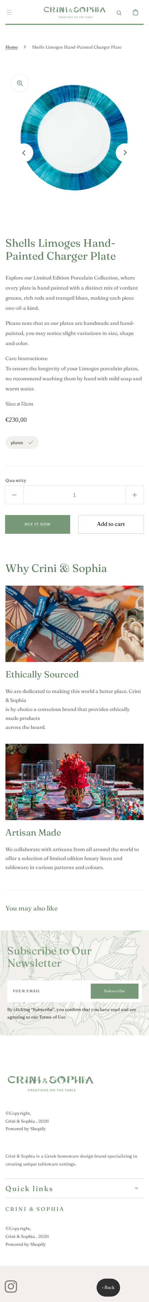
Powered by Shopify (25, 1128)
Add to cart (111, 523)
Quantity (16, 480)
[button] (9, 12)
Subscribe (114, 991)
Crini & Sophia (20, 1121)
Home (11, 47)
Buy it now (38, 524)
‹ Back (108, 1287)
